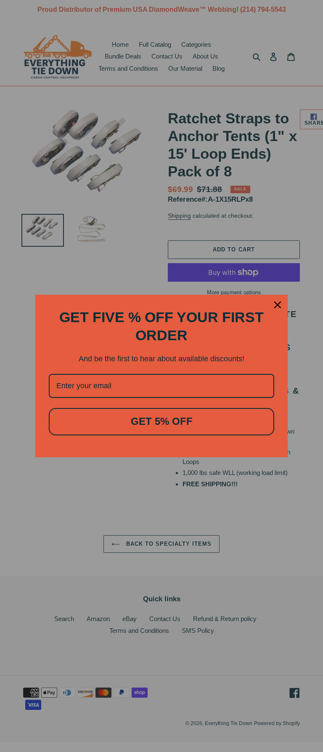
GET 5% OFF (162, 421)
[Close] (277, 305)
